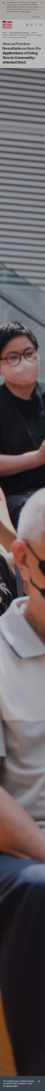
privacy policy (12, 1086)
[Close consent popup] (39, 1081)
